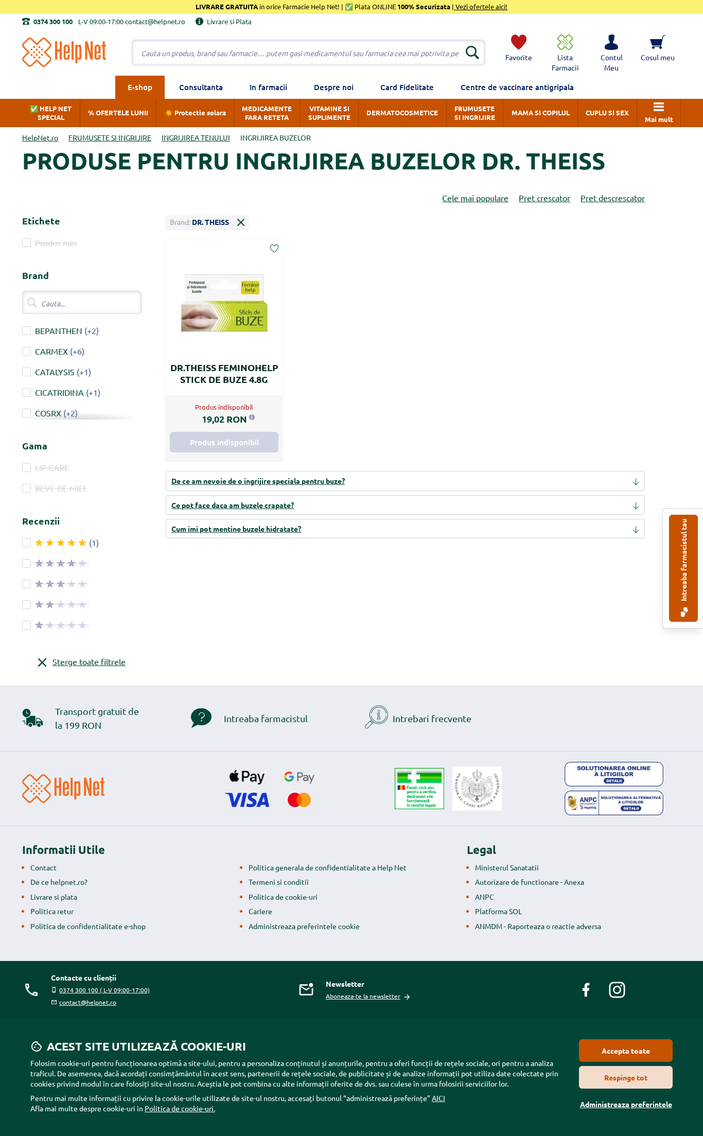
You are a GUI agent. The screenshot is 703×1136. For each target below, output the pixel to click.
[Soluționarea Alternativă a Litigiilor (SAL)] (614, 803)
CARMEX (51, 351)
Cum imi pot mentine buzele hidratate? (236, 528)
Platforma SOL (498, 911)
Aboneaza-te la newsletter (363, 996)
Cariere (260, 911)
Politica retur (52, 911)
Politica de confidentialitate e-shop (88, 926)
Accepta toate (626, 1050)
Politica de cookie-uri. (180, 1108)
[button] (611, 52)
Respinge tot (625, 1077)
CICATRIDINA (59, 392)
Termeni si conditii (279, 881)
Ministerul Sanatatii (507, 867)
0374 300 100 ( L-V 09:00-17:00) (104, 990)
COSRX (48, 413)
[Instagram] (617, 989)
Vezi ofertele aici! (480, 6)
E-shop (140, 87)
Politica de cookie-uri (283, 896)
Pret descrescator (613, 198)
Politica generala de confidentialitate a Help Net (328, 867)
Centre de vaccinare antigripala (517, 87)
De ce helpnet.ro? (58, 881)
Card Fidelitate (407, 87)
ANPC (484, 896)
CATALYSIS (55, 371)
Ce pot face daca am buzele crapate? (232, 505)
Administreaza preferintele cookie (304, 926)
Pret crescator (544, 198)
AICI (438, 1098)
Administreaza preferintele (626, 1104)
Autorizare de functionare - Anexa (529, 881)
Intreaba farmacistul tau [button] (683, 561)
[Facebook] (586, 989)
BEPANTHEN (58, 330)
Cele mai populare (475, 198)
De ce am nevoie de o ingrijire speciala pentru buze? (258, 480)
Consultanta (201, 87)
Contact (43, 867)
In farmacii (268, 87)
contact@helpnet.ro (87, 1002)
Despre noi (334, 87)
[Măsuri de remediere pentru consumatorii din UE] (614, 774)
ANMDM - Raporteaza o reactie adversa (538, 926)
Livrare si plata (53, 896)
